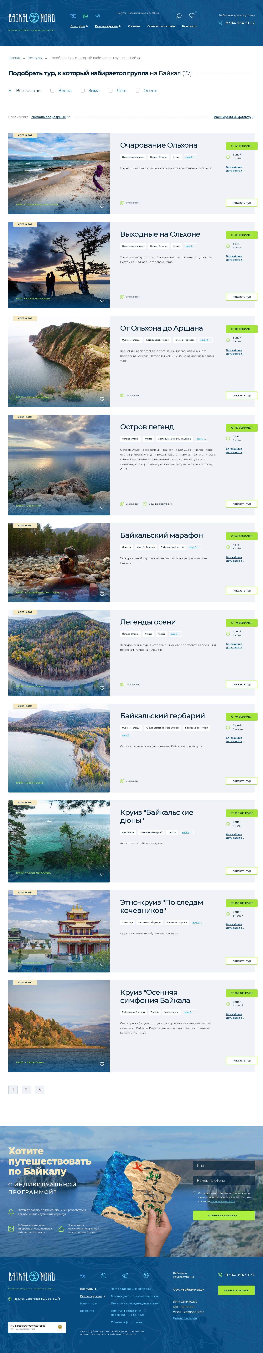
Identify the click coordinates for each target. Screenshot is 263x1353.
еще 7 (174, 634)
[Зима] (90, 90)
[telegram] (97, 15)
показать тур (241, 202)
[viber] (146, 1275)
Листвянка (128, 832)
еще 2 (189, 157)
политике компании (222, 1201)
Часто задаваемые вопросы (131, 1289)
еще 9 (187, 1012)
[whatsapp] (85, 16)
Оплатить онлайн (161, 26)
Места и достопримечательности (135, 1296)
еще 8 (192, 547)
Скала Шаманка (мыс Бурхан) (174, 438)
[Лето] (118, 90)
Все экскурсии (106, 26)
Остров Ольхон (158, 157)
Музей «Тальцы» (131, 340)
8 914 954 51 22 (240, 23)
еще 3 (200, 438)
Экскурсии (132, 202)
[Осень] (146, 90)
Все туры (77, 26)
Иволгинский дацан (149, 922)
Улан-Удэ (127, 922)
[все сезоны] (24, 90)
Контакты (189, 26)
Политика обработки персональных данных (127, 1313)
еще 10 (204, 340)
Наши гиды (88, 1303)
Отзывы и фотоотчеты (126, 1322)
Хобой (161, 634)
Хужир (176, 157)
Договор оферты (185, 1318)
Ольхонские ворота (133, 157)
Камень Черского (184, 340)
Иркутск (126, 547)
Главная (14, 58)
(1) (234, 117)
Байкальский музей (157, 340)
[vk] (73, 15)
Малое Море (171, 1012)
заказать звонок (236, 1290)
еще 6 (185, 832)
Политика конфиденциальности (134, 1303)
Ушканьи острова (177, 922)
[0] (191, 15)
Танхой (172, 832)
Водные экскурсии (160, 503)
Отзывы (134, 26)
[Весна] (61, 90)
